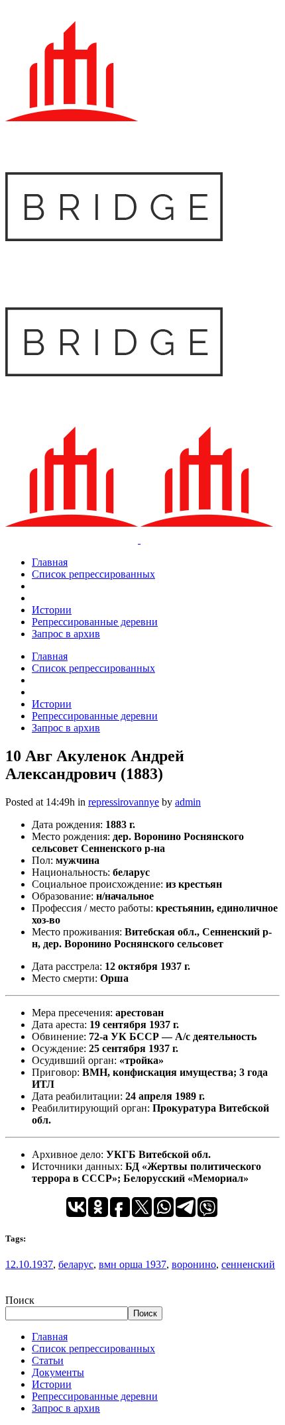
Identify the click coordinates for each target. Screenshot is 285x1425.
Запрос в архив (66, 1408)
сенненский (248, 1264)
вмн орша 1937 (132, 1264)
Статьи (48, 1360)
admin (188, 802)
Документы (58, 1372)
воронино (194, 1264)
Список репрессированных (93, 1348)
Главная (50, 1336)
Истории (52, 1384)
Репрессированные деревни (95, 1396)
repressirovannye (123, 802)
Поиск (19, 1300)
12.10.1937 (29, 1264)
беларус (75, 1264)
